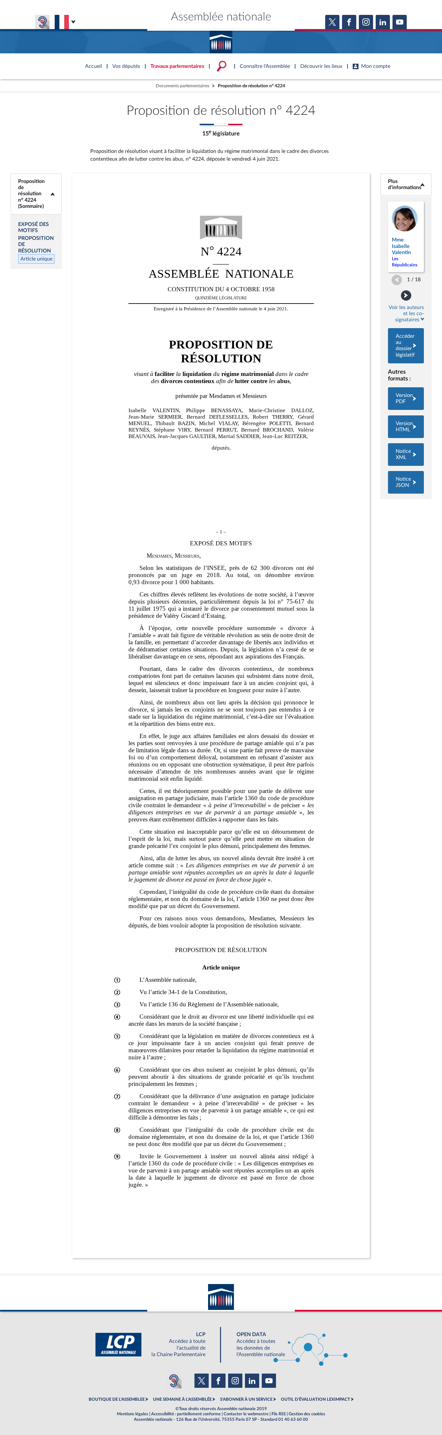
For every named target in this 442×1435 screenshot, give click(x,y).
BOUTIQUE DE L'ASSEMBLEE (117, 1399)
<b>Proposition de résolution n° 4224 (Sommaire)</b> (36, 193)
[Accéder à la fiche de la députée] (406, 236)
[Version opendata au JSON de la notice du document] (406, 482)
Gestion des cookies (307, 1414)
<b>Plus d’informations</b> (406, 184)
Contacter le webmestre (246, 1414)
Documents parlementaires (182, 85)
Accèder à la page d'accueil (221, 39)
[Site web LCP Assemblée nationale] (155, 1344)
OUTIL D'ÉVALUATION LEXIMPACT (315, 1399)
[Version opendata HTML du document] (406, 426)
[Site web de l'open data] (286, 1344)
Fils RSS (278, 1414)
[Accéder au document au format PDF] (406, 398)
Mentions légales (132, 1414)
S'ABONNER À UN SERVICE (246, 1399)
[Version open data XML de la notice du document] (406, 454)
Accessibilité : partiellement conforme (186, 1414)
